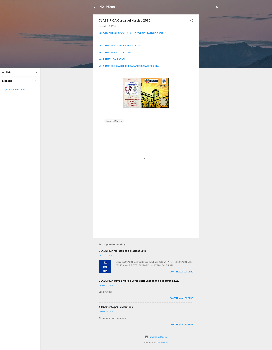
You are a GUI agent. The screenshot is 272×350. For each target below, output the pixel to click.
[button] (191, 21)
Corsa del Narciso (114, 121)
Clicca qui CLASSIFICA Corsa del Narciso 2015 (132, 33)
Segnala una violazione (13, 89)
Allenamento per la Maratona (116, 306)
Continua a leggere (181, 271)
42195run (107, 7)
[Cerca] (217, 7)
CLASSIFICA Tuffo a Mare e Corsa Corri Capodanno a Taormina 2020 (139, 280)
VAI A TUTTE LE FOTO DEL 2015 (115, 52)
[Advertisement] (210, 57)
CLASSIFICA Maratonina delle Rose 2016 (122, 250)
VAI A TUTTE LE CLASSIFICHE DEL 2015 (119, 45)
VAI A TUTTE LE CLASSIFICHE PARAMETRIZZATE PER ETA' (129, 66)
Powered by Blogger (157, 337)
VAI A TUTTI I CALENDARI (112, 59)
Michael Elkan (163, 342)
